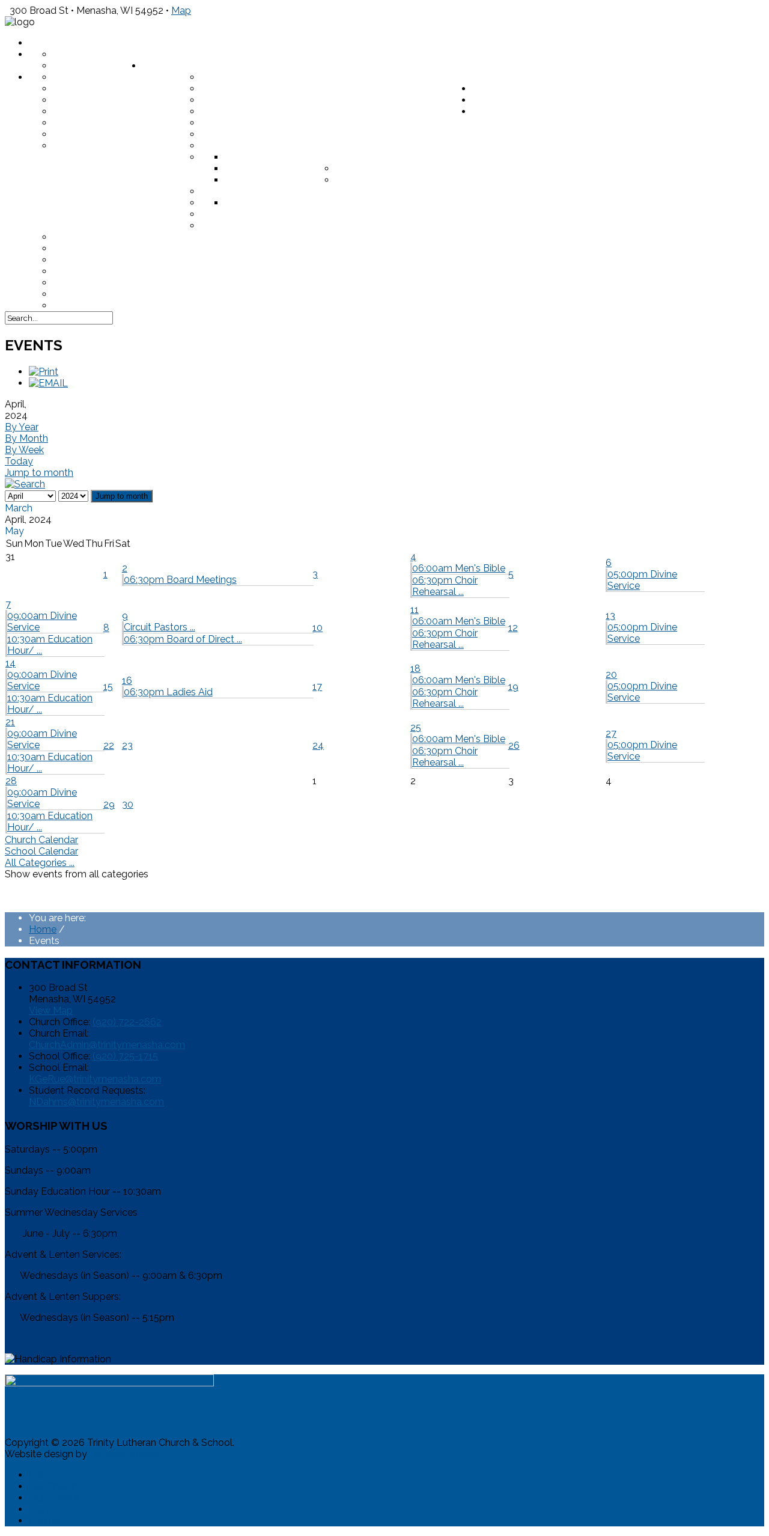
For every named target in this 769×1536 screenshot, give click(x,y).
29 (109, 804)
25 (415, 727)
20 (611, 674)
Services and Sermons (113, 123)
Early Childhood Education (410, 168)
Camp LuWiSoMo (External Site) (137, 282)
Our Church (54, 1486)
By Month (26, 438)
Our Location (90, 66)
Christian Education (256, 77)
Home (43, 43)
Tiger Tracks (236, 191)
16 (127, 680)
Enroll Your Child (275, 168)
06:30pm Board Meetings (180, 579)
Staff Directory (97, 54)
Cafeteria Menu (95, 248)
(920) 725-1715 (125, 1056)
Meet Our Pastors (102, 77)
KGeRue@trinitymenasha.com (95, 1079)
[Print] (43, 371)
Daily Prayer (506, 111)
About (159, 54)
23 (127, 745)
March (18, 508)
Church (492, 77)
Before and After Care (397, 180)
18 (415, 668)
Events (44, 1520)
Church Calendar (41, 840)
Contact (496, 100)
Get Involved (88, 145)
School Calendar (41, 851)
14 (10, 663)
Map (181, 10)
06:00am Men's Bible (458, 568)
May (14, 531)
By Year (21, 427)
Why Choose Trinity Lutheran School (438, 157)
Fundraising (233, 88)
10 (317, 627)
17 (317, 686)
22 (108, 745)
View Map (51, 1010)
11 (414, 609)
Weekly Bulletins (100, 100)
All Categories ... (39, 862)
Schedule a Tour (270, 157)
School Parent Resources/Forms (292, 225)
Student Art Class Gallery (275, 214)
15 (108, 686)
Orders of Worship (105, 111)
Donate (162, 66)
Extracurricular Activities (352, 203)
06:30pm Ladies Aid (168, 692)
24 (318, 745)
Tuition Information (280, 180)
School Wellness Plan (115, 260)
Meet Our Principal (252, 145)
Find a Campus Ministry (262, 100)
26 (514, 745)
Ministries (80, 88)
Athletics (251, 203)
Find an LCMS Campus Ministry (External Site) (174, 305)
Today (19, 461)
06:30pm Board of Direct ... (183, 639)
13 (610, 615)
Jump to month (39, 472)
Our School (54, 1498)
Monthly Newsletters (115, 134)
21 (10, 722)
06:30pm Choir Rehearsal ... (445, 585)
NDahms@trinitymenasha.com (96, 1102)
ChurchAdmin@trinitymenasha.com (107, 1044)
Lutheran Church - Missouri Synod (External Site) (336, 134)
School (493, 88)
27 (611, 733)
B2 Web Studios (125, 1454)
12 (513, 627)
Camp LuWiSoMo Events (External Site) (305, 111)
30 (127, 804)
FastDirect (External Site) (124, 237)
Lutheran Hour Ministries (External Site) (312, 123)
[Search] (25, 484)
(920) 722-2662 (127, 1022)
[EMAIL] (48, 383)
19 (513, 686)
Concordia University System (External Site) (174, 294)
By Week (24, 450)
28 (11, 781)
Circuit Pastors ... (159, 627)
